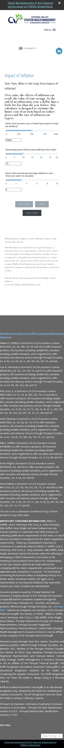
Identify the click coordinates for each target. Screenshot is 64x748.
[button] (50, 30)
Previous (24, 204)
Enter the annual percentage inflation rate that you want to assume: (29, 174)
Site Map (5, 725)
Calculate (32, 212)
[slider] (31, 130)
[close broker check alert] (59, 3)
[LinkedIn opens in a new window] (59, 53)
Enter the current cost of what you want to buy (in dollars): (31, 125)
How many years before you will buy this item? (30, 149)
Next (42, 204)
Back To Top (50, 736)
